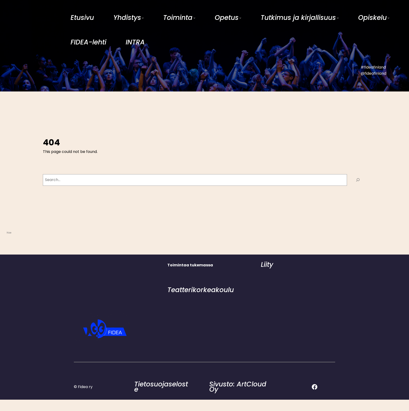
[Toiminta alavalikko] (194, 18)
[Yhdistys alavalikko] (143, 18)
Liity (267, 264)
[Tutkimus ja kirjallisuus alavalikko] (338, 18)
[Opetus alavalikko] (240, 18)
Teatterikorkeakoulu (200, 289)
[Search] (357, 180)
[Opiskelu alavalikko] (388, 18)
